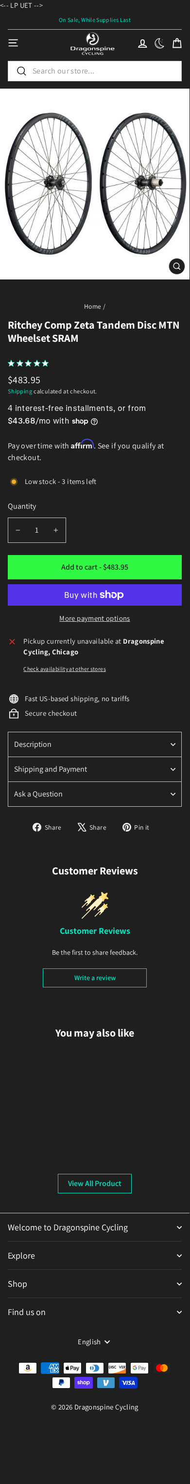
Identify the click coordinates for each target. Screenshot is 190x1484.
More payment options (94, 618)
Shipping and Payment (50, 769)
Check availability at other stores (64, 668)
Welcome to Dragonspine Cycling (68, 1227)
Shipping (20, 391)
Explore (21, 1255)
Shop (17, 1283)
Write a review (95, 977)
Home (92, 306)
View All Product (94, 1183)
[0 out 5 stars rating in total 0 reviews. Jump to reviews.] (30, 363)
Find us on (27, 1311)
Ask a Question (38, 794)
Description (33, 744)
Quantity (22, 506)
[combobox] (95, 71)
